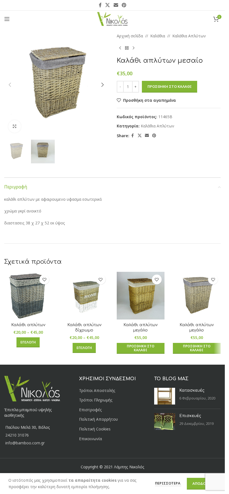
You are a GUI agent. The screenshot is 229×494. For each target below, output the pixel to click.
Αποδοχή (201, 483)
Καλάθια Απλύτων (189, 35)
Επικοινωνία (90, 438)
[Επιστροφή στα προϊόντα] (126, 48)
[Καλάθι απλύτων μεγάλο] (140, 295)
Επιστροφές (90, 409)
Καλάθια (157, 35)
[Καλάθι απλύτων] (28, 295)
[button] (9, 84)
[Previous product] (120, 48)
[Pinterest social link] (124, 5)
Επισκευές (190, 416)
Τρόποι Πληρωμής (96, 400)
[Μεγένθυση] (14, 126)
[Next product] (133, 48)
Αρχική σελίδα (130, 35)
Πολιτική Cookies (95, 429)
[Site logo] (112, 18)
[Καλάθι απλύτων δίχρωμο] (84, 295)
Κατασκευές (191, 390)
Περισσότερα (168, 483)
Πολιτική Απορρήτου (98, 419)
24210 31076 (17, 435)
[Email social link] (116, 5)
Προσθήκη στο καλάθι (169, 86)
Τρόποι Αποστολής (97, 390)
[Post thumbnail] (164, 396)
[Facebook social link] (100, 5)
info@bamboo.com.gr (25, 442)
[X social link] (108, 5)
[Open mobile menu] (7, 19)
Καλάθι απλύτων (28, 325)
